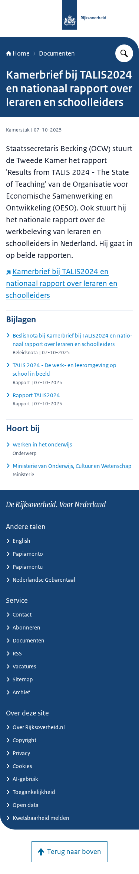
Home (21, 53)
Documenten (57, 53)
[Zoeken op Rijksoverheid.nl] (124, 53)
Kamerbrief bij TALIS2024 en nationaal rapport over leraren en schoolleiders (62, 283)
